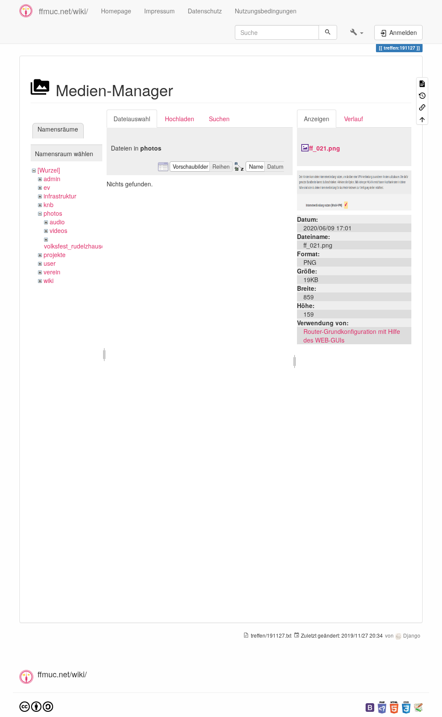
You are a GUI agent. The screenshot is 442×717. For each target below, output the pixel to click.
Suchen (219, 118)
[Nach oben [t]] (422, 118)
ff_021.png (324, 148)
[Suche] (328, 32)
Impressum (159, 10)
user (50, 263)
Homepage (116, 10)
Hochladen (179, 118)
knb (49, 204)
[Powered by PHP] (382, 706)
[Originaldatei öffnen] (354, 189)
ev (47, 187)
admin (52, 178)
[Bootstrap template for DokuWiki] (370, 706)
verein (52, 271)
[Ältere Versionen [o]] (422, 94)
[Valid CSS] (406, 706)
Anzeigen (316, 118)
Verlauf (353, 118)
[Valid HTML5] (394, 706)
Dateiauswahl (132, 118)
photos (53, 213)
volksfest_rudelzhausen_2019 (85, 246)
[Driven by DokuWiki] (418, 706)
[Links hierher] (422, 106)
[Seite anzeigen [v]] (422, 83)
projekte (55, 254)
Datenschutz (205, 10)
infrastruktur (60, 196)
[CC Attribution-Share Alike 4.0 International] (36, 705)
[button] (357, 32)
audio (57, 221)
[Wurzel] (49, 170)
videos (58, 230)
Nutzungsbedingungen (266, 10)
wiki (49, 280)
